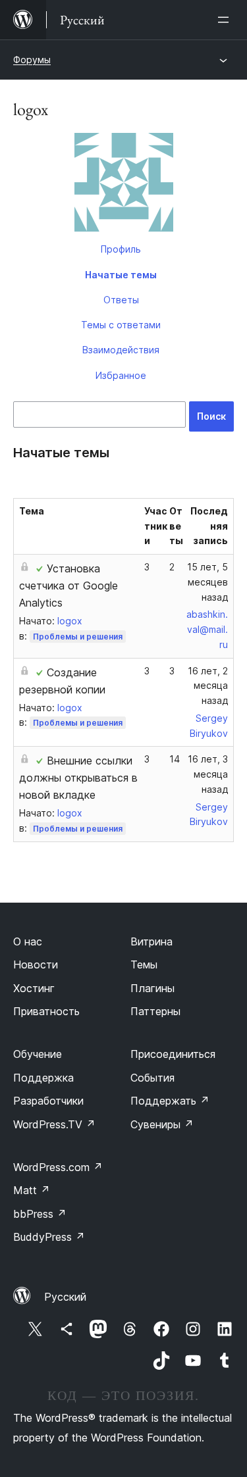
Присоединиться (172, 1054)
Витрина (151, 941)
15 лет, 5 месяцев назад (207, 582)
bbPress (40, 1213)
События (152, 1077)
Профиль (121, 249)
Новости (35, 964)
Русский (65, 1296)
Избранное (121, 375)
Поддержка (43, 1077)
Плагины (152, 988)
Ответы (121, 299)
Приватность (46, 1011)
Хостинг (34, 988)
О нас (27, 941)
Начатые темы (121, 274)
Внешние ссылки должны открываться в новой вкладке (78, 777)
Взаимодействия (120, 349)
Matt (31, 1190)
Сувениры (162, 1124)
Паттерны (155, 1011)
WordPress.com (58, 1167)
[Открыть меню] (226, 19)
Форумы (32, 59)
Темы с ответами (121, 324)
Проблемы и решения (78, 636)
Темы (143, 964)
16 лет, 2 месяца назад (208, 686)
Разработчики (48, 1100)
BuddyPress (49, 1236)
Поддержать (169, 1100)
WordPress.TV (54, 1124)
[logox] (123, 185)
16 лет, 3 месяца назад (208, 774)
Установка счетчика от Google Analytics (68, 585)
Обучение (37, 1054)
